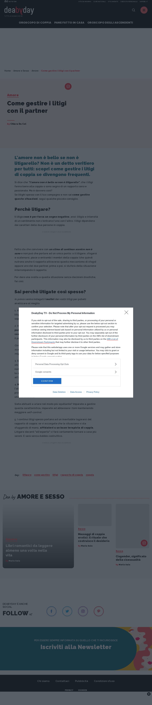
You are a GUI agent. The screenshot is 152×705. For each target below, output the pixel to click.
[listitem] (76, 364)
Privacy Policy (92, 392)
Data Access (76, 392)
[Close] (127, 313)
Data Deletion (59, 392)
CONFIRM (47, 381)
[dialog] (76, 353)
